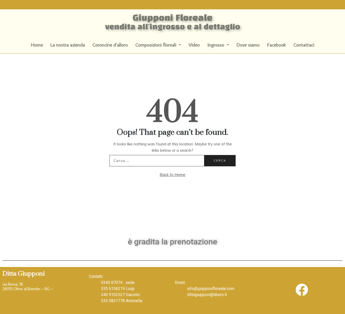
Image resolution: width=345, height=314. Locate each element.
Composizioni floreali (155, 44)
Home (37, 44)
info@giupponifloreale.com (210, 288)
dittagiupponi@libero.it (207, 294)
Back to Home (172, 174)
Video (194, 44)
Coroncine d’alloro (110, 44)
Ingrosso (215, 44)
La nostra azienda (68, 44)
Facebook (276, 44)
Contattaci (303, 44)
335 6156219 (113, 288)
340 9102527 (113, 294)
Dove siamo (248, 44)
